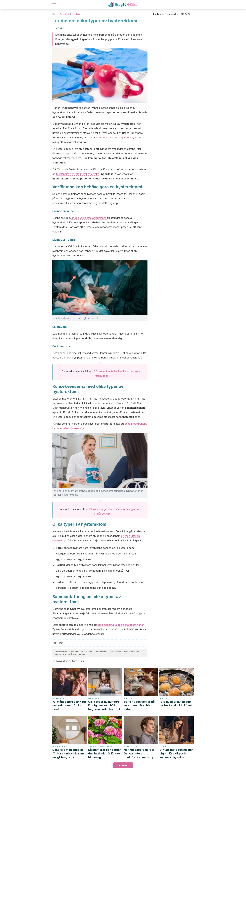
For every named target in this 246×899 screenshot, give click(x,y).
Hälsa (55, 14)
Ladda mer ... (123, 765)
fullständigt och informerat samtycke (77, 173)
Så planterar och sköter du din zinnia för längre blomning (104, 753)
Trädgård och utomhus (100, 747)
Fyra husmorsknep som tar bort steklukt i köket (175, 703)
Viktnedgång (131, 747)
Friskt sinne (94, 699)
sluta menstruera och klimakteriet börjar (120, 624)
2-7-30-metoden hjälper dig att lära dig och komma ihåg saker (176, 753)
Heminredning (59, 747)
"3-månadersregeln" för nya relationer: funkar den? (69, 705)
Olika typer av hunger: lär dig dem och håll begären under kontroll (104, 705)
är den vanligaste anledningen (88, 217)
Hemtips (163, 699)
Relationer (58, 699)
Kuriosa (128, 699)
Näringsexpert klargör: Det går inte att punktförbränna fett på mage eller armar (140, 753)
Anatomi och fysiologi (70, 14)
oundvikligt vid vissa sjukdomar (114, 137)
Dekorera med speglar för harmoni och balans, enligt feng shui (68, 753)
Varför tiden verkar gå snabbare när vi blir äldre (139, 705)
